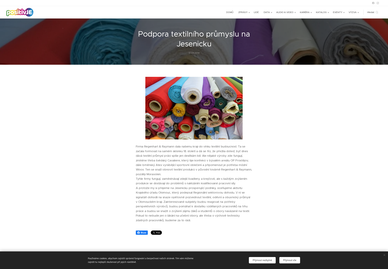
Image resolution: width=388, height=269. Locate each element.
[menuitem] (230, 12)
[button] (372, 12)
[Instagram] (378, 3)
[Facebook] (373, 3)
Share (143, 232)
